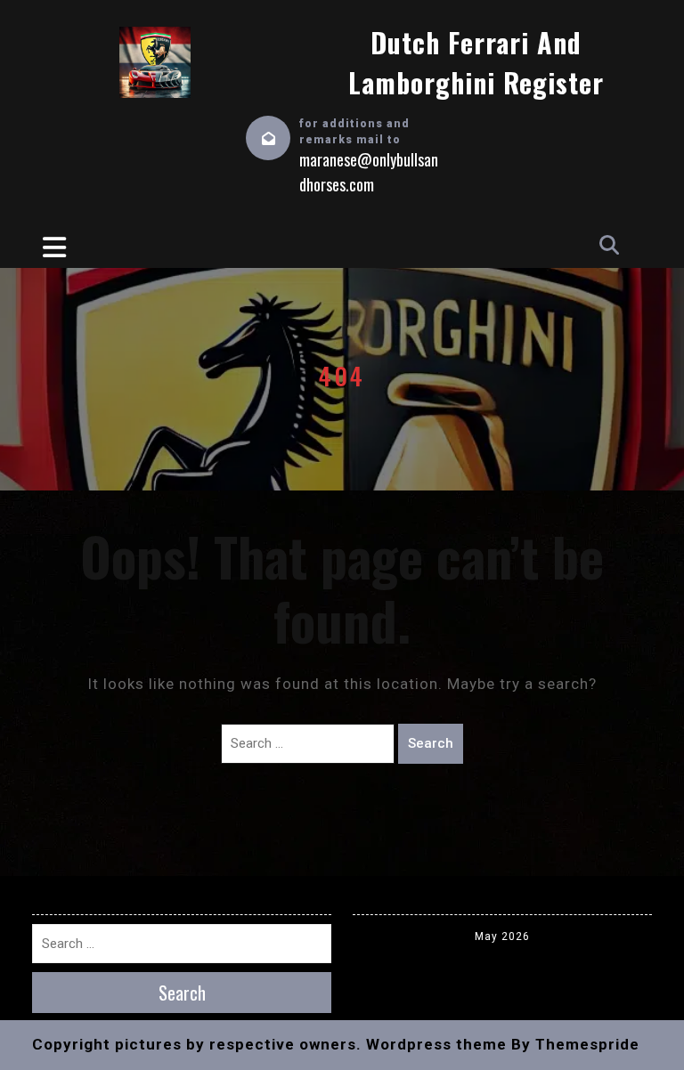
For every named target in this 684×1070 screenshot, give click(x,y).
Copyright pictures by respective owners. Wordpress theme (269, 1044)
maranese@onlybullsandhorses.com (368, 172)
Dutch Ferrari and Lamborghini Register (476, 62)
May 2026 (502, 936)
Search (430, 743)
